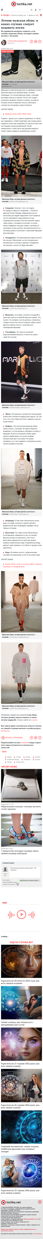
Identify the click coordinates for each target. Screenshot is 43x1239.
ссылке (34, 720)
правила (27, 759)
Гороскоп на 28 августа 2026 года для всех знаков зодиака (20, 982)
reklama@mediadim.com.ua (30, 1219)
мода (9, 757)
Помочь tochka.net (18, 15)
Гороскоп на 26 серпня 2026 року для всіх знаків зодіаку (20, 1106)
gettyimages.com (7, 86)
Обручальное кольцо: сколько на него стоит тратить (21, 807)
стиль (18, 757)
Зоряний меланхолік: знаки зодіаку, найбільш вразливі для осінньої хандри (20, 1149)
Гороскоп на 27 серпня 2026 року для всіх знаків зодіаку (20, 1064)
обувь (28, 757)
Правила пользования (7, 1229)
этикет (38, 757)
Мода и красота (7, 51)
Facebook (24, 743)
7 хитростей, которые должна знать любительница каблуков (20, 852)
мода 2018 (20, 762)
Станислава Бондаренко (17, 41)
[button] (36, 9)
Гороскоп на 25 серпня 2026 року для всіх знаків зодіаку (20, 1191)
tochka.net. (5, 731)
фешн (9, 762)
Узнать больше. (37, 1233)
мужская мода (13, 759)
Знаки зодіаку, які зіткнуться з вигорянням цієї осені (17, 1023)
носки (37, 759)
